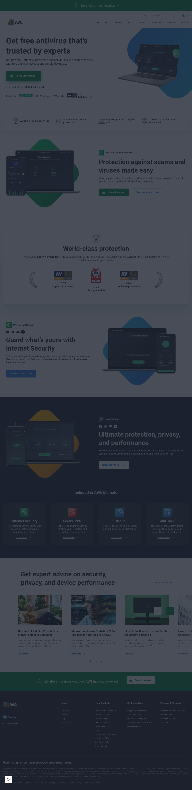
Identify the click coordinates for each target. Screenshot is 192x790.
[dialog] (96, 395)
